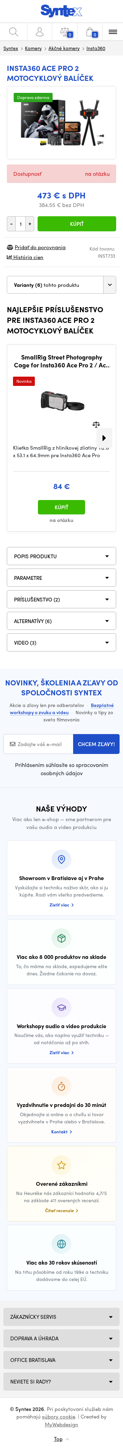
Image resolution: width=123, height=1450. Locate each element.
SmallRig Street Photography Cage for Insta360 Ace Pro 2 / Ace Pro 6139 (61, 361)
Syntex (10, 48)
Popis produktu (35, 556)
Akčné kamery (64, 48)
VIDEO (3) (25, 642)
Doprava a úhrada (34, 1338)
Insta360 (95, 48)
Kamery (33, 48)
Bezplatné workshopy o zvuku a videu (62, 709)
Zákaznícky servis (33, 1316)
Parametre (28, 578)
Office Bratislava (32, 1360)
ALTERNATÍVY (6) (33, 621)
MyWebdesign (61, 1424)
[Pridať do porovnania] (96, 424)
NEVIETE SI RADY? (30, 1381)
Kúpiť (77, 224)
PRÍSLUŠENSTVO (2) (37, 599)
